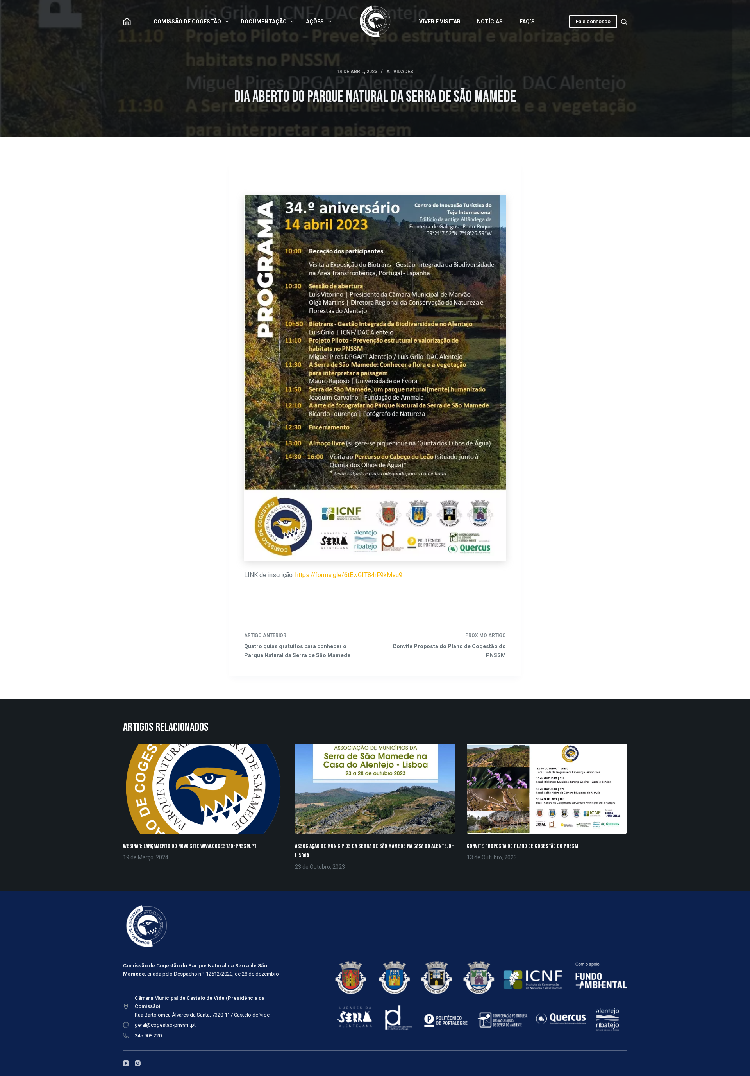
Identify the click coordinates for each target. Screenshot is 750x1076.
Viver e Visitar (440, 21)
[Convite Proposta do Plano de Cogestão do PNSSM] (547, 789)
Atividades (399, 71)
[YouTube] (126, 1063)
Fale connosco (593, 21)
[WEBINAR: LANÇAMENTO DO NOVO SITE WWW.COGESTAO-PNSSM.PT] (203, 789)
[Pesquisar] (624, 22)
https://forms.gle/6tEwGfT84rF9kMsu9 (348, 575)
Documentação (264, 21)
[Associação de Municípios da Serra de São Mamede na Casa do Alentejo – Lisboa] (375, 789)
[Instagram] (138, 1063)
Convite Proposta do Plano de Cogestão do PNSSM (522, 846)
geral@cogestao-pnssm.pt (165, 1025)
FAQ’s (527, 21)
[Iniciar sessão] (127, 21)
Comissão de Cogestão (187, 21)
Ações (315, 21)
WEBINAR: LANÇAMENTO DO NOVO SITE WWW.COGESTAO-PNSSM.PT (190, 846)
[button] (375, 378)
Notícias (490, 21)
